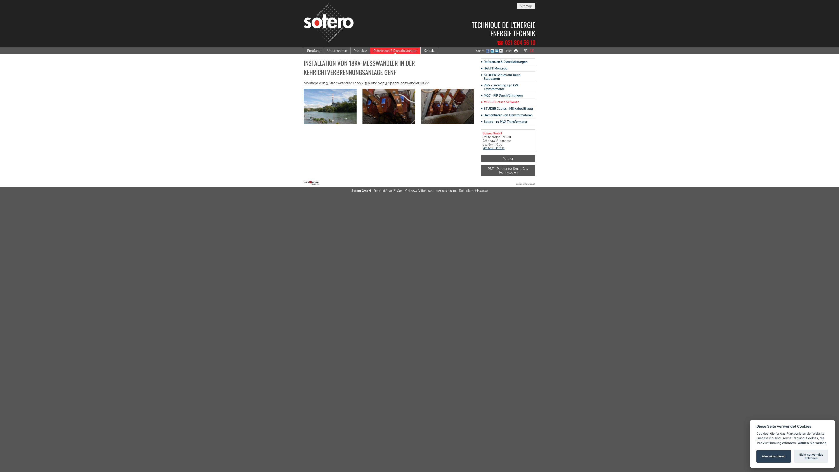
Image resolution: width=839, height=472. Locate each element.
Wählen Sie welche (812, 443)
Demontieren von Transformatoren (508, 115)
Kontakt (429, 50)
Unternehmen (337, 50)
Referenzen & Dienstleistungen (395, 50)
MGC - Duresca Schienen (501, 102)
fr (525, 50)
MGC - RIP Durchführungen (503, 95)
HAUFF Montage (495, 68)
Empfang (314, 50)
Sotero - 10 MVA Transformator (505, 121)
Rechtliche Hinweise (473, 191)
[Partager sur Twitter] (492, 51)
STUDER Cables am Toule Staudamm (502, 76)
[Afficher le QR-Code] (501, 51)
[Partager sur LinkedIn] (496, 51)
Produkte (360, 50)
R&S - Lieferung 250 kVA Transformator (501, 87)
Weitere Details (493, 148)
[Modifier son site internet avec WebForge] (311, 183)
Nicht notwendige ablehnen (811, 456)
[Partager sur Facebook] (488, 51)
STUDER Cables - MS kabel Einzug (508, 108)
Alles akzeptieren (773, 456)
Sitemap (526, 6)
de (532, 50)
